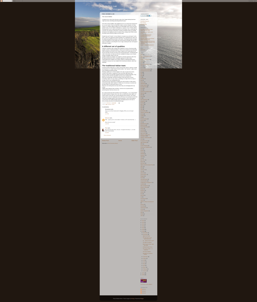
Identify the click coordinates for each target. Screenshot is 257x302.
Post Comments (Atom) (113, 143)
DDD (142, 57)
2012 (143, 224)
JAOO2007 (143, 83)
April (144, 265)
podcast (142, 204)
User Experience (144, 99)
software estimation (145, 112)
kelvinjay (133, 298)
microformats (143, 198)
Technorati (143, 169)
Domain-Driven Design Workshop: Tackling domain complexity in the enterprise (148, 42)
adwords (142, 172)
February (145, 269)
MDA (142, 94)
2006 (143, 274)
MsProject (143, 163)
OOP (142, 73)
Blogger (142, 298)
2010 (143, 227)
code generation (144, 179)
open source (143, 133)
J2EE (142, 106)
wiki (141, 117)
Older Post (134, 140)
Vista (142, 171)
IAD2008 (142, 153)
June (144, 261)
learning (142, 195)
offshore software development (147, 201)
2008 (143, 231)
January (145, 270)
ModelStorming (144, 123)
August (144, 258)
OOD (142, 65)
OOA (142, 107)
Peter (106, 127)
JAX (141, 158)
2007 (143, 273)
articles (142, 128)
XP (141, 77)
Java (142, 62)
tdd (141, 72)
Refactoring (143, 125)
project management (145, 59)
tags (141, 212)
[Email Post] (119, 102)
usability (142, 115)
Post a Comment (107, 135)
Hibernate (143, 93)
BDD (141, 144)
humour (109, 104)
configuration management (146, 182)
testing (142, 114)
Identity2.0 (143, 155)
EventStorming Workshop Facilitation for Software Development (146, 35)
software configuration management (145, 135)
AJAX (142, 139)
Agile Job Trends (146, 236)
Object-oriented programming (147, 164)
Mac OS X (143, 160)
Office (142, 166)
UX (141, 98)
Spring (142, 96)
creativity (142, 184)
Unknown (107, 117)
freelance (142, 190)
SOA (141, 75)
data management (144, 185)
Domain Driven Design (145, 69)
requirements (143, 207)
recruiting (142, 206)
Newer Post (105, 140)
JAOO (142, 156)
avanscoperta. (144, 174)
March (144, 267)
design (142, 188)
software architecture (145, 64)
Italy (141, 80)
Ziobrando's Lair (108, 6)
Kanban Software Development (147, 44)
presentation (143, 110)
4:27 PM (107, 113)
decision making (144, 187)
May (144, 263)
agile (106, 104)
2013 (143, 222)
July (144, 260)
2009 (143, 229)
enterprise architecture (145, 91)
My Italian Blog (144, 24)
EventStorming (144, 86)
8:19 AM (107, 132)
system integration (144, 210)
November (145, 234)
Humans (142, 120)
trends (142, 214)
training (142, 102)
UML (142, 109)
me (141, 196)
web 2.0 (142, 104)
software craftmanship (145, 137)
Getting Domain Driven (147, 247)
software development (145, 56)
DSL (141, 148)
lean (141, 193)
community (143, 131)
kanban (142, 192)
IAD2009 (142, 78)
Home (120, 140)
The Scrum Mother (147, 251)
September (145, 256)
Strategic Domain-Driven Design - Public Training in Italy (148, 39)
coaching (142, 130)
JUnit (142, 90)
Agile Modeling (144, 142)
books (142, 177)
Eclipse (142, 150)
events (142, 61)
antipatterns (143, 101)
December (145, 232)
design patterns (144, 85)
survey (142, 209)
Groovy (142, 152)
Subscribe (143, 49)
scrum (113, 104)
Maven (142, 161)
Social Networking (144, 126)
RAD (141, 168)
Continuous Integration (145, 147)
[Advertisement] (117, 148)
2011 (143, 225)
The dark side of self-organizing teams (147, 238)
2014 (143, 220)
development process (145, 70)
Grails (142, 88)
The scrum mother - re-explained (148, 249)
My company (143, 22)
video (142, 215)
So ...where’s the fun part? (148, 240)
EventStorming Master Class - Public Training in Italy (147, 30)
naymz (142, 200)
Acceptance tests (144, 140)
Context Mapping (144, 145)
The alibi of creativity (147, 242)
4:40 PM (107, 123)
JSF (141, 122)
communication (144, 180)
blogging (142, 176)
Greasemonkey (144, 118)
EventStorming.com (145, 21)
